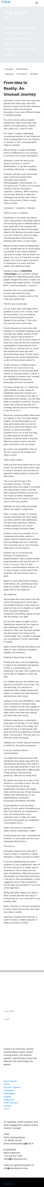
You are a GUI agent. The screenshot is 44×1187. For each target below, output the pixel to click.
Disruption (34, 74)
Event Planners (11, 1103)
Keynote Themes (12, 1087)
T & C (6, 1109)
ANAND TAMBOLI (15, 1042)
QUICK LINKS (12, 1074)
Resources (9, 1100)
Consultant (9, 1090)
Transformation (22, 69)
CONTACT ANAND (15, 1115)
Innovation (9, 69)
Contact (7, 1106)
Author (7, 1084)
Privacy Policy (8, 1184)
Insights (7, 1096)
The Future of (21, 74)
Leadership (9, 74)
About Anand (10, 1081)
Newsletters (10, 1093)
